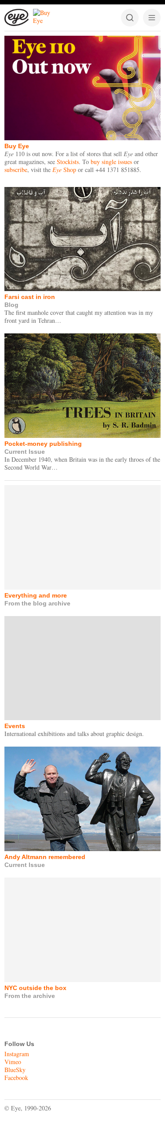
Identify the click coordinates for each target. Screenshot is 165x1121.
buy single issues (111, 161)
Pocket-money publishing (43, 443)
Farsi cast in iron (29, 296)
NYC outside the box (35, 987)
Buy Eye (16, 145)
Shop (64, 169)
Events (14, 725)
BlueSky (15, 1069)
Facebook (16, 1077)
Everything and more (35, 595)
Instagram (16, 1054)
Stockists (68, 161)
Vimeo (12, 1061)
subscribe (15, 169)
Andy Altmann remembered (44, 856)
